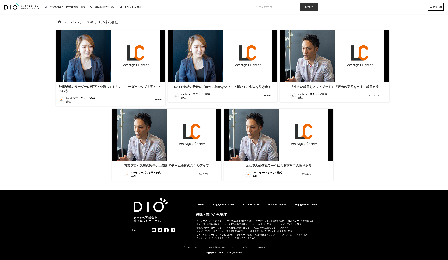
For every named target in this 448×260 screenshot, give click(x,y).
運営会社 (245, 247)
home (59, 22)
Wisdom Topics (277, 204)
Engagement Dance (305, 204)
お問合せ (261, 247)
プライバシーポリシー (191, 247)
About (200, 204)
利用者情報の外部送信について (221, 247)
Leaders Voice (251, 204)
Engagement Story (223, 204)
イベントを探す (132, 7)
